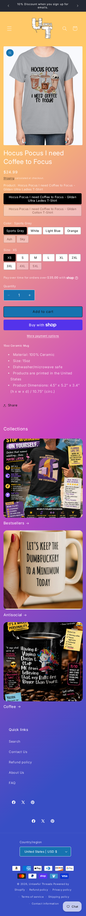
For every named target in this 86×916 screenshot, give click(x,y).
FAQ (12, 783)
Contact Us (18, 752)
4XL (23, 266)
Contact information (45, 903)
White (35, 231)
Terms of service (32, 896)
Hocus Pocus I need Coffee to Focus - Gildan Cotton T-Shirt (42, 210)
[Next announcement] (77, 6)
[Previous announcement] (8, 6)
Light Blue (53, 231)
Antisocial (13, 615)
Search (15, 741)
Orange (72, 231)
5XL (35, 266)
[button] (9, 28)
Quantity (10, 286)
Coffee (10, 706)
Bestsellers (14, 523)
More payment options (43, 336)
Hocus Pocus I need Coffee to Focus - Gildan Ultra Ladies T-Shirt (42, 198)
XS (9, 257)
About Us (16, 773)
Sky (22, 239)
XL (62, 257)
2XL (74, 257)
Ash (9, 239)
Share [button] (13, 405)
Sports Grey (15, 231)
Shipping (9, 178)
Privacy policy (61, 889)
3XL (9, 266)
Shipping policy (58, 896)
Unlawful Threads (40, 884)
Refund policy (20, 762)
